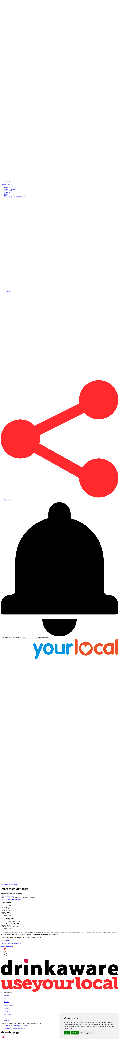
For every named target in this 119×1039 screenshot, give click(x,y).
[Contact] (61, 87)
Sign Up (39, 637)
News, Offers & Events (10, 189)
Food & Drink (8, 190)
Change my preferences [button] (87, 1033)
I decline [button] (74, 1033)
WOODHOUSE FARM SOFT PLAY (15, 197)
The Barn (6, 184)
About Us (7, 192)
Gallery (6, 194)
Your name (16, 637)
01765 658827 (7, 940)
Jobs (5, 195)
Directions (10, 946)
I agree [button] (67, 1033)
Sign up (6, 187)
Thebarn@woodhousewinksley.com (11, 943)
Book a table (7, 500)
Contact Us (4, 946)
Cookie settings (8, 1005)
